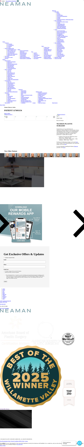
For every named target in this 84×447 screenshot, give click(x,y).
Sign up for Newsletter (4, 308)
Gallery (3, 59)
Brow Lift (36, 56)
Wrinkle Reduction (60, 41)
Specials (7, 1)
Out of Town (23, 90)
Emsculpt (9, 97)
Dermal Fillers (60, 15)
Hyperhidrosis (60, 34)
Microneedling (60, 50)
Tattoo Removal (60, 39)
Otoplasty (9, 90)
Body (43, 46)
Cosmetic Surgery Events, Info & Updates (13, 271)
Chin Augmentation (37, 57)
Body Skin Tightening (61, 27)
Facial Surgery (8, 80)
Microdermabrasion (61, 48)
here (76, 142)
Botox (58, 12)
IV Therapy (40, 96)
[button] (54, 117)
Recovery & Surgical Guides (26, 95)
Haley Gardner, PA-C (11, 50)
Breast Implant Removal (25, 57)
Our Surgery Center (9, 57)
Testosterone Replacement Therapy (45, 98)
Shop (15, 1)
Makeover (76, 146)
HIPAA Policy (22, 441)
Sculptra (58, 17)
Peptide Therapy (41, 95)
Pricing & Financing (25, 97)
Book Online (11, 1)
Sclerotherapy (59, 51)
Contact (34, 102)
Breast (19, 49)
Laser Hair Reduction (61, 37)
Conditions (23, 102)
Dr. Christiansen (10, 45)
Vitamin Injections (60, 56)
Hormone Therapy (58, 57)
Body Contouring (8, 69)
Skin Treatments (58, 42)
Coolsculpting (10, 96)
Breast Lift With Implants (12, 64)
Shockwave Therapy (42, 93)
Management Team (11, 55)
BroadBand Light (60, 35)
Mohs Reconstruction (11, 88)
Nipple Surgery (23, 56)
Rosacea (58, 38)
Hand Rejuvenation (61, 47)
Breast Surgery (8, 60)
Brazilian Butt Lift (47, 50)
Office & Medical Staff (9, 48)
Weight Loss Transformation (12, 79)
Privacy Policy (3, 445)
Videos (22, 96)
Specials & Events (24, 98)
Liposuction (46, 48)
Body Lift (46, 52)
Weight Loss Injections (42, 92)
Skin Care (59, 52)
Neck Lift (36, 54)
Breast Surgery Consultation (25, 58)
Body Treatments (58, 20)
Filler (8, 95)
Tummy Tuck (46, 47)
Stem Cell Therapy (42, 102)
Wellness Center (39, 91)
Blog (22, 93)
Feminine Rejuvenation (61, 28)
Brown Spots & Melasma (62, 31)
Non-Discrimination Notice (26, 101)
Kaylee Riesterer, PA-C (11, 49)
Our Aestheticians (10, 52)
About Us (7, 42)
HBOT (39, 101)
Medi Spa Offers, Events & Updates (12, 272)
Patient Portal (23, 91)
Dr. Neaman (9, 44)
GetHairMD (40, 99)
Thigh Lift (46, 54)
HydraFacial (59, 44)
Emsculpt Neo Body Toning (62, 21)
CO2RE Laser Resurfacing (62, 36)
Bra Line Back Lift (47, 55)
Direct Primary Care (42, 100)
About (3, 41)
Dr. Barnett (9, 46)
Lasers (56, 29)
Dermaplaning (60, 45)
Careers (26, 441)
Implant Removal (10, 67)
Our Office (7, 56)
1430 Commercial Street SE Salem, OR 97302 (5, 301)
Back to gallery (7, 113)
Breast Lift (22, 51)
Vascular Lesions (60, 40)
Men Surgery (7, 102)
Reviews (6, 58)
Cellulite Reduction (61, 25)
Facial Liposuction (11, 85)
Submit (5, 281)
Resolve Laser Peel (61, 32)
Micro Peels (59, 49)
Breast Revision (23, 54)
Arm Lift (46, 51)
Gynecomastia (23, 55)
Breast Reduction (23, 52)
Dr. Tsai (8, 47)
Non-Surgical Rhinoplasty (62, 16)
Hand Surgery (55, 102)
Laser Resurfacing (10, 87)
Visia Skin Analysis (61, 55)
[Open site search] (18, 1)
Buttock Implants (47, 57)
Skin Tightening (60, 54)
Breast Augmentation (24, 50)
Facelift (35, 52)
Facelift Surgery (10, 86)
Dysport (58, 14)
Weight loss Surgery (48, 58)
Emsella (58, 22)
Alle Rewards (23, 99)
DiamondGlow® (60, 46)
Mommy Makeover (48, 49)
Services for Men (47, 56)
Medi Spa (54, 10)
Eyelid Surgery (37, 55)
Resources (21, 89)
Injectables (57, 11)
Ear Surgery (36, 58)
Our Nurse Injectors (11, 51)
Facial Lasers (9, 101)
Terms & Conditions (15, 441)
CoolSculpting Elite (61, 24)
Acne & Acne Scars (61, 30)
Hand (3, 293)
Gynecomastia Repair (11, 68)
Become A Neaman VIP (26, 100)
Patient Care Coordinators (12, 54)
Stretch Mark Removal (61, 26)
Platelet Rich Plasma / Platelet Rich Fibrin (65, 19)
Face (32, 51)
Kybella (58, 18)
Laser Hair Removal (11, 98)
